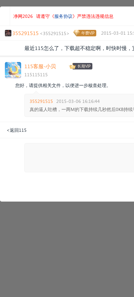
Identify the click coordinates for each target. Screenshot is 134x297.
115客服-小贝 (40, 66)
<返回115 (17, 130)
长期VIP (84, 66)
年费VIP (88, 33)
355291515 (41, 101)
